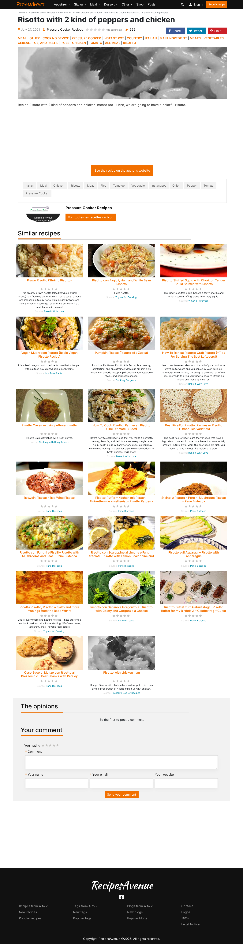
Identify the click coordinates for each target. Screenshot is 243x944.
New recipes (28, 912)
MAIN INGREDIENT (173, 38)
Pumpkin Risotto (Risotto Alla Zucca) (121, 353)
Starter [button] (79, 4)
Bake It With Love (54, 311)
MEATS (195, 38)
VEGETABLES (214, 38)
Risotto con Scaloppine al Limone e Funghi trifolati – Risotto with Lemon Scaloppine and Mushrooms (121, 555)
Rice (103, 185)
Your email (100, 774)
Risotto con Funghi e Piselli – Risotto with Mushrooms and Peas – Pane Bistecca (49, 554)
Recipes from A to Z (33, 906)
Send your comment (121, 794)
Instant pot (158, 185)
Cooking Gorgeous (126, 380)
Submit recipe (217, 4)
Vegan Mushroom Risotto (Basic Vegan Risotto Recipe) (49, 354)
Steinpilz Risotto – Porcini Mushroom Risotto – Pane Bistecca (193, 499)
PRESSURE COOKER (86, 38)
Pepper (192, 185)
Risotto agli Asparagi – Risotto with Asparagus (193, 554)
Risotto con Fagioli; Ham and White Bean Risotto (121, 282)
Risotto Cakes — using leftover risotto (49, 425)
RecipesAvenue (30, 3)
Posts (151, 4)
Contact (187, 906)
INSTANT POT (114, 38)
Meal (43, 185)
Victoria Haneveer (198, 300)
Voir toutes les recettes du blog (90, 217)
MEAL (22, 38)
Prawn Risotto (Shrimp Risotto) (49, 280)
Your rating (32, 745)
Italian (30, 185)
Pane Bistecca (54, 511)
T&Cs (185, 918)
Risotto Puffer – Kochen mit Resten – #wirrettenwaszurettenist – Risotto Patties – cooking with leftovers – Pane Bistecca (121, 501)
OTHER (34, 38)
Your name (35, 774)
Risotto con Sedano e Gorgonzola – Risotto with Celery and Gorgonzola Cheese (121, 609)
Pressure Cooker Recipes (126, 692)
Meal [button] (94, 4)
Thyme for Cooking (126, 297)
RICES (65, 43)
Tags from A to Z (85, 906)
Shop (140, 4)
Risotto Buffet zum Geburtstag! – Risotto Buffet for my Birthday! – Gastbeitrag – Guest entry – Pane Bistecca (193, 610)
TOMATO (95, 43)
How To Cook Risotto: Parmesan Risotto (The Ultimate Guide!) (121, 427)
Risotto (75, 185)
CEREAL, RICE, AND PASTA (38, 43)
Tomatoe (119, 185)
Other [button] (126, 4)
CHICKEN (79, 43)
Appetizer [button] (61, 4)
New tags (80, 912)
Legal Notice (190, 924)
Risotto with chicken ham (121, 672)
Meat (90, 185)
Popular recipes (30, 918)
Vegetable (138, 185)
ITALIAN (151, 38)
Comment (35, 751)
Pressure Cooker (37, 193)
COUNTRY (134, 38)
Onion (176, 185)
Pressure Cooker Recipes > (42, 12)
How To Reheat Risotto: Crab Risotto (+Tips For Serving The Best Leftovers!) (193, 354)
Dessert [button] (109, 4)
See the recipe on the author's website (122, 170)
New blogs (135, 912)
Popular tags (82, 918)
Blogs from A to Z (140, 906)
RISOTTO (129, 43)
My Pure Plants (53, 373)
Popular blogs (137, 918)
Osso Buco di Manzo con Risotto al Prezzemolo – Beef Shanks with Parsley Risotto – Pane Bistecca (49, 676)
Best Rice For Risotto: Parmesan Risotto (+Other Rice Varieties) (193, 427)
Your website (164, 774)
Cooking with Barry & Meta (54, 442)
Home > (23, 12)
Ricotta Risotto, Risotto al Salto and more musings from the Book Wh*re (49, 609)
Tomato (209, 185)
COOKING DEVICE (56, 38)
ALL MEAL (112, 43)
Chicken (58, 185)
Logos (185, 912)
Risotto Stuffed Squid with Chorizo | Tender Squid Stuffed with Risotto (193, 282)
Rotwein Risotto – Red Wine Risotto (49, 498)
